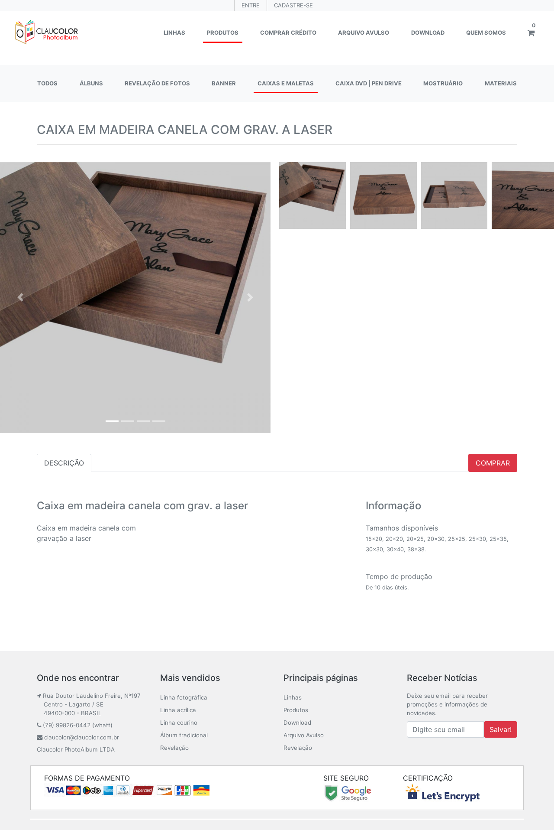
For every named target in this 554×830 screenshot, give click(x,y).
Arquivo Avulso (363, 32)
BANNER (224, 83)
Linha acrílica (178, 709)
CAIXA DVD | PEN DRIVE (368, 83)
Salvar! (501, 729)
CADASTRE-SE (293, 5)
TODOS (47, 83)
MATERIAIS (501, 83)
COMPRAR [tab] (493, 463)
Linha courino (178, 722)
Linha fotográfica (183, 697)
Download (427, 32)
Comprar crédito (288, 32)
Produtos (222, 32)
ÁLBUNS (91, 83)
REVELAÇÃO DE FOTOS (157, 83)
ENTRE (251, 5)
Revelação (174, 747)
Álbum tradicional (184, 735)
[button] (20, 297)
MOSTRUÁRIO (443, 83)
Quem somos (486, 32)
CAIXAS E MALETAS (286, 83)
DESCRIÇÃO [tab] (64, 463)
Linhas (174, 32)
